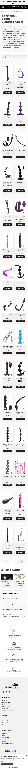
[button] (5, 7)
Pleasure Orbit (20, 182)
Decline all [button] (20, 764)
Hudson (8, 412)
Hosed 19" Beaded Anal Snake (7, 545)
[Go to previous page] (8, 561)
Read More (7, 585)
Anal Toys (4, 741)
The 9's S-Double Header (20, 413)
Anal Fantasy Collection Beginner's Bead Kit (20, 545)
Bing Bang (7, 216)
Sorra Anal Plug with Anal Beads (20, 315)
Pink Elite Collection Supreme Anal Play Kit (20, 478)
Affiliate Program (6, 702)
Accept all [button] (7, 764)
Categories (7, 11)
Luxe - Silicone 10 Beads (20, 83)
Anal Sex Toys (13, 11)
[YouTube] (3, 692)
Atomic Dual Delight (8, 150)
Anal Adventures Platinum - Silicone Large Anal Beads (7, 183)
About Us (4, 700)
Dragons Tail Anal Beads (7, 250)
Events (3, 704)
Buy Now (7, 92)
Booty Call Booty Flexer (7, 83)
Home (2, 11)
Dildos (3, 735)
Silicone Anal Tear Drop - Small (20, 151)
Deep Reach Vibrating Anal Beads (7, 380)
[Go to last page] (22, 561)
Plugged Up (20, 346)
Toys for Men (5, 737)
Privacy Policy (5, 708)
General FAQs (5, 706)
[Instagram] (9, 692)
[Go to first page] (5, 561)
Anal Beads (19, 11)
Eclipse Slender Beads (7, 118)
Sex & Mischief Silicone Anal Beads (20, 445)
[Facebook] (6, 692)
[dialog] (14, 762)
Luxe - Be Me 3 (20, 378)
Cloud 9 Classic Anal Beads (8, 282)
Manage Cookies (6, 724)
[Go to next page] (20, 561)
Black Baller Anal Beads (7, 445)
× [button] (26, 755)
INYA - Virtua (20, 510)
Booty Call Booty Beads (20, 282)
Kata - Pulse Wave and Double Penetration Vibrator (20, 217)
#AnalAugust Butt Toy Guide (7, 582)
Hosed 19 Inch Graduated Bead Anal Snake (8, 511)
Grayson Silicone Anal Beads (7, 315)
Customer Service (6, 722)
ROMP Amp (20, 118)
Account (4, 719)
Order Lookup (5, 721)
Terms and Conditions (7, 710)
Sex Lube (4, 739)
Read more (5, 761)
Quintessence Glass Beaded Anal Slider (8, 347)
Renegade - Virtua (20, 250)
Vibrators (4, 733)
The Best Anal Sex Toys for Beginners (19, 582)
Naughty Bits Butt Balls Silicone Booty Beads (8, 478)
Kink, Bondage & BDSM (8, 743)
